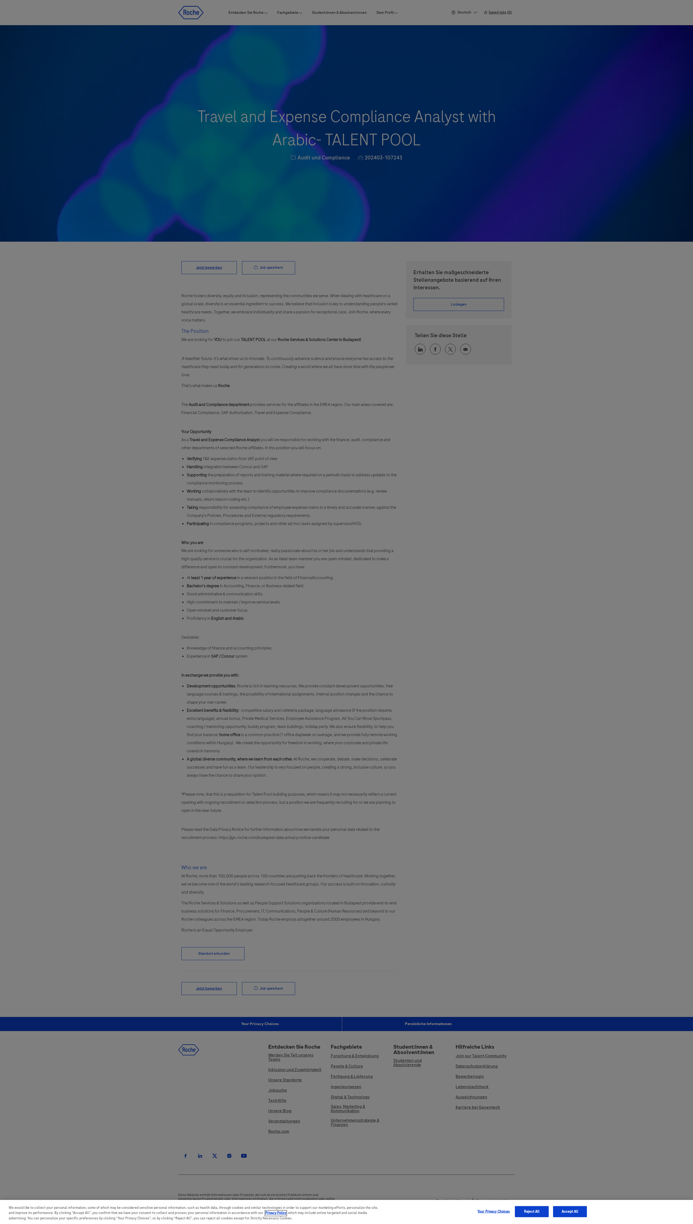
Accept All (570, 1211)
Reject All (532, 1211)
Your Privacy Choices (494, 1211)
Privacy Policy (275, 1213)
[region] (346, 1212)
